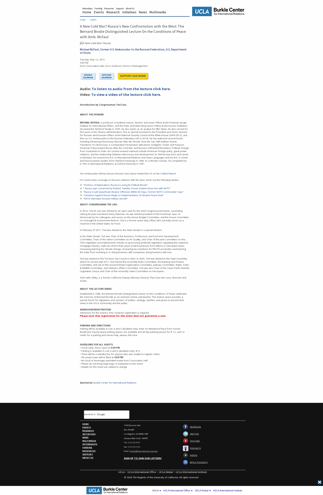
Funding (98, 8)
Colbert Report (168, 173)
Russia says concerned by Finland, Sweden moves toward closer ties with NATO (127, 188)
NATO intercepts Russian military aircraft (105, 198)
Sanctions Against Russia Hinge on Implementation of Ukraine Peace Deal (123, 195)
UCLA (121, 472)
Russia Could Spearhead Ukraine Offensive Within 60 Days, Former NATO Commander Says (133, 191)
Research (113, 12)
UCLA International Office (141, 472)
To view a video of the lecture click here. (126, 94)
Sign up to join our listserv (143, 458)
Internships (87, 8)
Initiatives (129, 12)
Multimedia (157, 12)
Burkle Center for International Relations (115, 382)
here (134, 335)
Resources (109, 8)
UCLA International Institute (191, 472)
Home (86, 12)
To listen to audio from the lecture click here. (131, 89)
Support (120, 8)
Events (99, 12)
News (143, 12)
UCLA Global (166, 472)
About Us (130, 8)
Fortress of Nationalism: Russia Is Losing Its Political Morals (115, 184)
